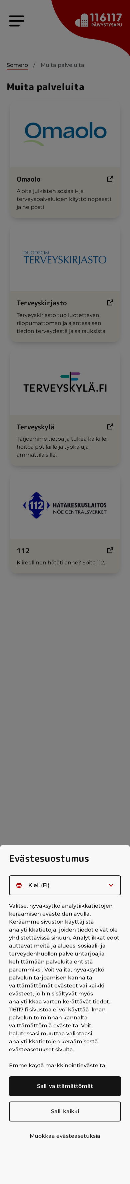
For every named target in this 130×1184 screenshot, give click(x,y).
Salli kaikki (65, 1111)
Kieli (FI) (38, 885)
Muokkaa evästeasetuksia (65, 1136)
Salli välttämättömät (65, 1086)
